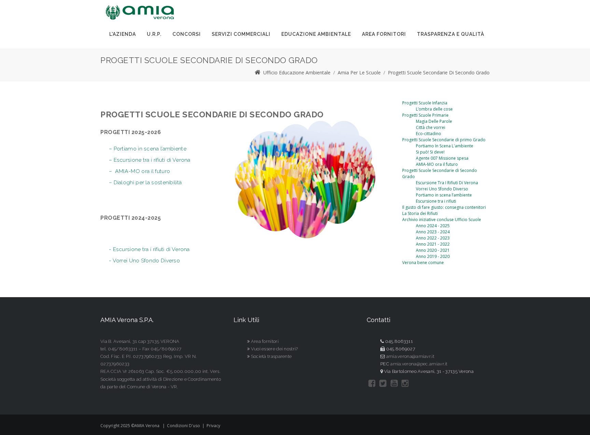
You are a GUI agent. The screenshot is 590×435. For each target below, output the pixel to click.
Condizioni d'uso (183, 426)
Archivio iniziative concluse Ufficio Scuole (441, 219)
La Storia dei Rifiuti (420, 213)
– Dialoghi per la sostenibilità (145, 182)
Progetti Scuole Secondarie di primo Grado (444, 140)
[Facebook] (372, 383)
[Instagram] (405, 383)
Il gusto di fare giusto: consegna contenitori (444, 207)
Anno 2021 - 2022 (433, 244)
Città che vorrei (430, 127)
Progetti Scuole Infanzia (424, 103)
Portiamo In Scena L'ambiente (444, 146)
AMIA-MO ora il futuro (437, 164)
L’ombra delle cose (434, 109)
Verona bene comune (423, 262)
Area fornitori (264, 341)
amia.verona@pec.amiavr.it (419, 363)
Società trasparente (271, 356)
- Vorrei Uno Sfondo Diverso (144, 260)
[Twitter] (383, 383)
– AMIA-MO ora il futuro (139, 171)
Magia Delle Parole (434, 121)
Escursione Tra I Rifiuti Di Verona (447, 183)
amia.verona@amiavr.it (410, 356)
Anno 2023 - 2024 (433, 232)
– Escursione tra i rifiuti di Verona (150, 160)
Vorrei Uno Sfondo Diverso (442, 189)
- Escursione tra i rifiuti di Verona (149, 249)
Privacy (213, 426)
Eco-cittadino (428, 133)
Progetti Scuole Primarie (425, 115)
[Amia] (140, 12)
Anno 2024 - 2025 (433, 226)
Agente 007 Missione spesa (442, 158)
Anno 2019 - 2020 (433, 256)
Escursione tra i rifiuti (436, 201)
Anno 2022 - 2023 (433, 238)
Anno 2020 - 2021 (433, 250)
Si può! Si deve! (430, 152)
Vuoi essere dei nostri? (274, 348)
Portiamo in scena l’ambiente (444, 195)
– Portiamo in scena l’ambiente (147, 148)
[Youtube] (394, 383)
